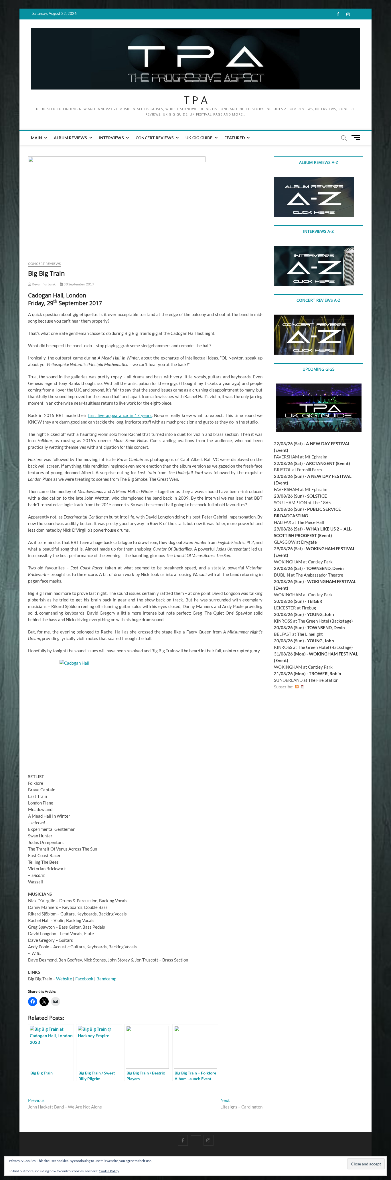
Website (64, 978)
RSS (297, 687)
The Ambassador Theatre (319, 574)
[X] (196, 1135)
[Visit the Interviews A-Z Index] (314, 248)
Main (36, 137)
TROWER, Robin (325, 673)
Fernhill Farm (309, 469)
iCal (303, 687)
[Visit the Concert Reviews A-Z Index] (314, 317)
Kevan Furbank (43, 284)
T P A (196, 100)
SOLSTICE (317, 495)
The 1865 (322, 502)
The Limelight (310, 634)
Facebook (84, 978)
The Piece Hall (310, 522)
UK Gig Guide (198, 137)
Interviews (111, 137)
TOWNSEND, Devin (325, 568)
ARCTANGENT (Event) (328, 463)
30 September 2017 (78, 284)
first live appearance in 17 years (120, 415)
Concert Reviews (155, 137)
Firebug (309, 607)
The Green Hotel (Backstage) (325, 620)
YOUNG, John (320, 614)
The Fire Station (323, 680)
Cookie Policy (109, 1171)
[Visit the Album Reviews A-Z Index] (314, 179)
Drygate (309, 542)
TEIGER (314, 601)
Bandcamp (106, 978)
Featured (234, 137)
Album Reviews (70, 137)
